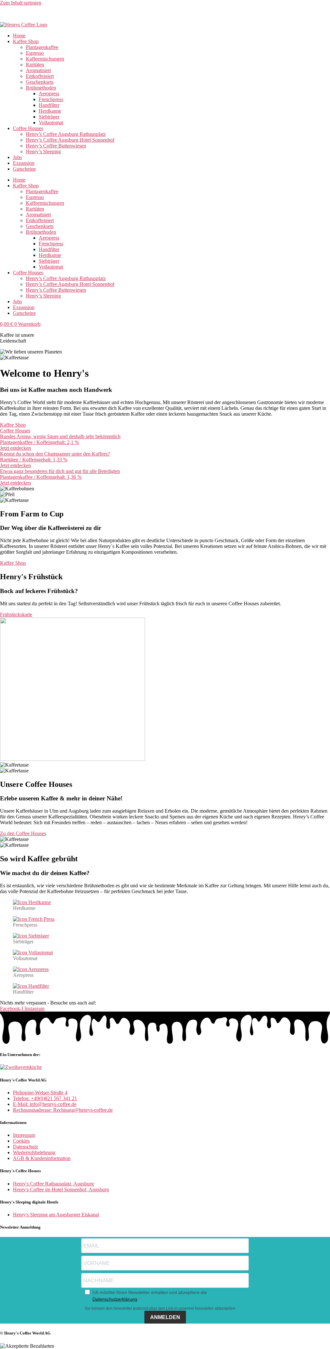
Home (19, 35)
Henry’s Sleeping (43, 151)
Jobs (17, 157)
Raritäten (35, 64)
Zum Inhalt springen (20, 2)
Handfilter (49, 105)
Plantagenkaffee (42, 47)
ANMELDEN (165, 1317)
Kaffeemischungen (45, 58)
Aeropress (49, 93)
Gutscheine (24, 169)
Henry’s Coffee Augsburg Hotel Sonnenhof (70, 140)
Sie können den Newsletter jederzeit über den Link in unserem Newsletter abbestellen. (160, 1308)
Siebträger (49, 116)
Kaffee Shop (26, 41)
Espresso (35, 53)
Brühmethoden (41, 87)
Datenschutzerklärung (114, 1299)
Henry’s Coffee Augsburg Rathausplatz (66, 134)
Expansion (23, 163)
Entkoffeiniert (40, 76)
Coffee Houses (28, 128)
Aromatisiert (38, 70)
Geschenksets (39, 82)
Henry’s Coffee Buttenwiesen (56, 145)
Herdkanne (50, 111)
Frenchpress (51, 99)
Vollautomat (51, 122)
